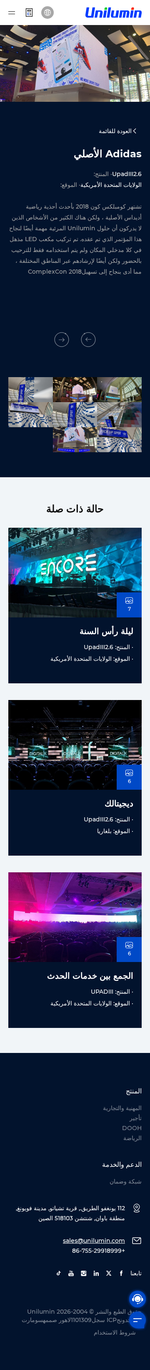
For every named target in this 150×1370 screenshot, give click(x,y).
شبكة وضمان (126, 1181)
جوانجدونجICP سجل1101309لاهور (100, 1320)
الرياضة (132, 1138)
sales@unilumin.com (94, 1240)
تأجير (136, 1118)
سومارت (32, 1320)
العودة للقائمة (115, 131)
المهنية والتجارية (122, 1108)
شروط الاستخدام (115, 1332)
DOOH (132, 1128)
